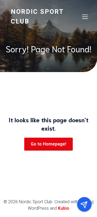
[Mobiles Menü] (85, 16)
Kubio (63, 208)
